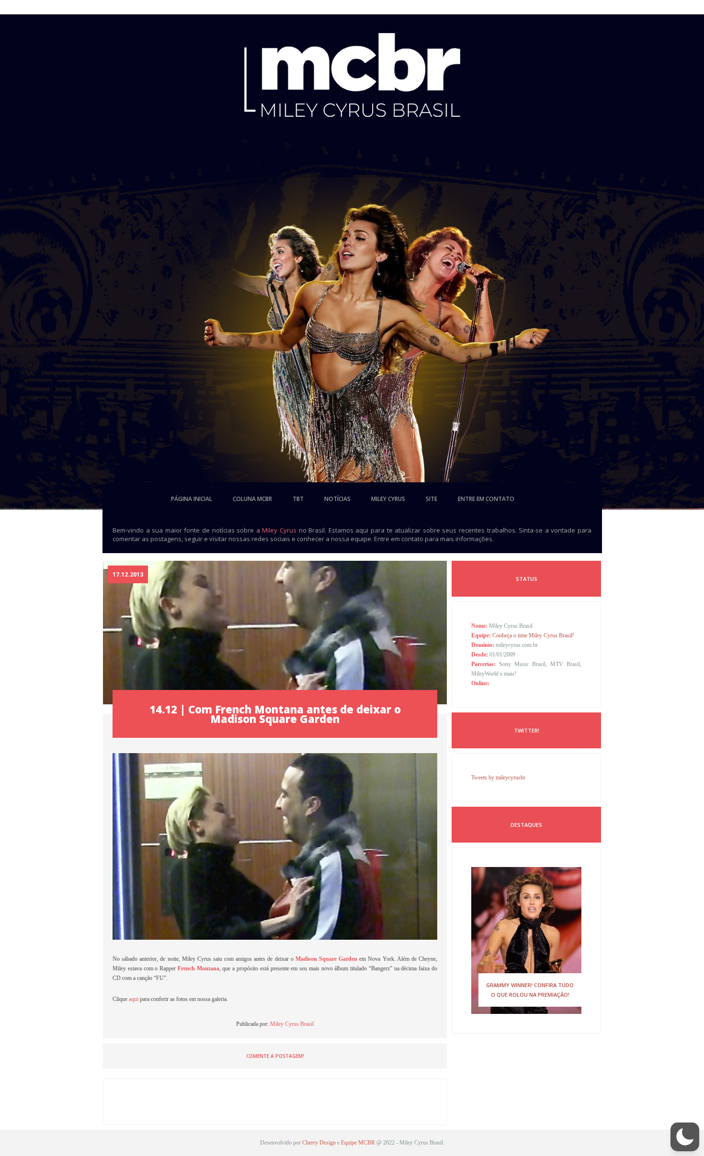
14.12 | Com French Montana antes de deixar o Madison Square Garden (275, 714)
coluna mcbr (252, 499)
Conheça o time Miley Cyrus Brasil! (533, 635)
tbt (298, 499)
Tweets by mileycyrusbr (498, 777)
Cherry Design (319, 1142)
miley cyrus (388, 499)
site (431, 499)
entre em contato (486, 499)
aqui (133, 999)
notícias (337, 499)
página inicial (191, 499)
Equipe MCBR (358, 1142)
